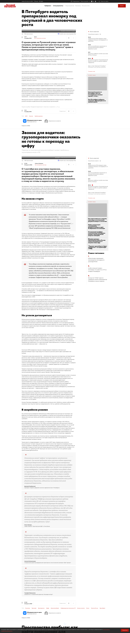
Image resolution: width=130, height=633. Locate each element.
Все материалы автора (40, 38)
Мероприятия (69, 6)
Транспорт (34, 608)
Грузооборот (102, 608)
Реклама (78, 6)
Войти (122, 5)
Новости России (94, 608)
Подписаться (76, 1)
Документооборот (55, 608)
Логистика (27, 608)
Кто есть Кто (86, 6)
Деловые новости (81, 608)
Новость (31, 116)
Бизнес (87, 608)
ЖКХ (26, 116)
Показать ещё (91, 71)
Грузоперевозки (41, 608)
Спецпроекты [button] (58, 6)
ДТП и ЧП (34, 65)
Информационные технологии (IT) (68, 608)
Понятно (124, 630)
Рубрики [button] (48, 6)
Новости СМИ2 (26, 125)
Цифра (47, 608)
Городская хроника (39, 116)
